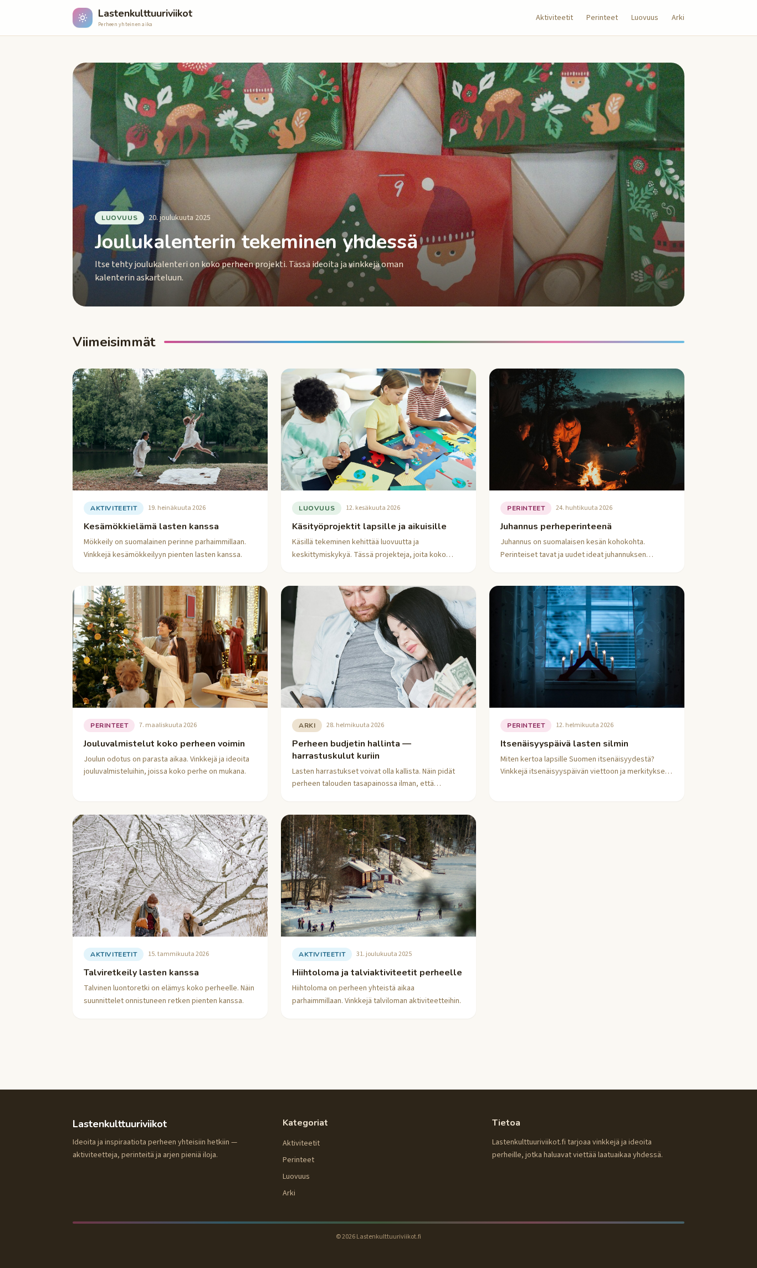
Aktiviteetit (554, 17)
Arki (678, 17)
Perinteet (602, 17)
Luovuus (644, 17)
